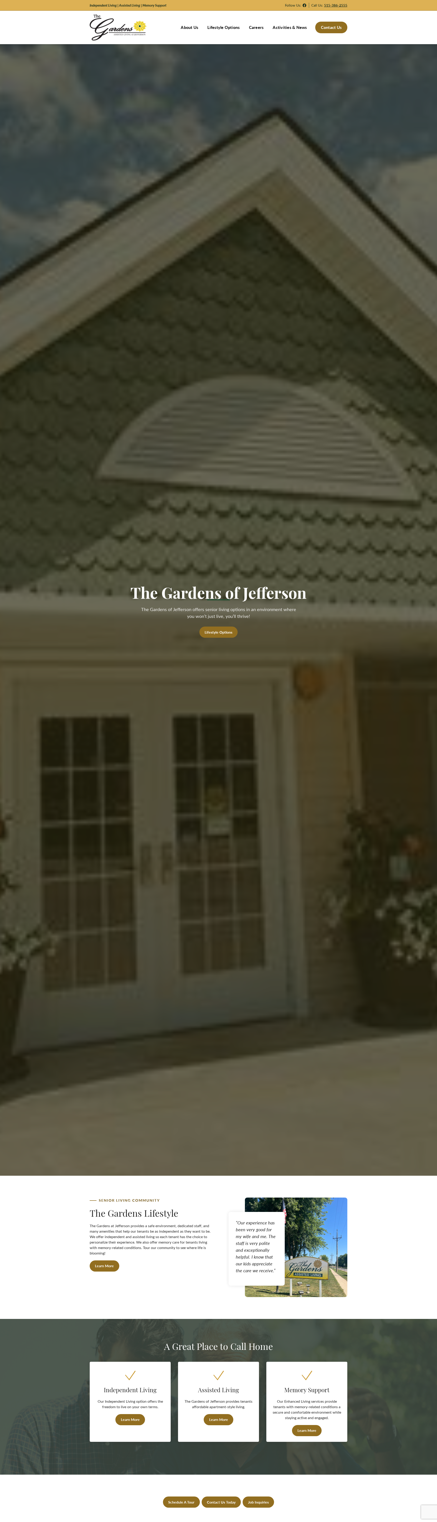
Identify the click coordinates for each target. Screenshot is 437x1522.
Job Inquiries (258, 1502)
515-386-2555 (335, 5)
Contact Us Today (221, 1502)
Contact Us (331, 27)
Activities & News (290, 27)
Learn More (104, 1265)
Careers (256, 27)
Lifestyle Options (223, 27)
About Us (189, 27)
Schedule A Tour (181, 1502)
